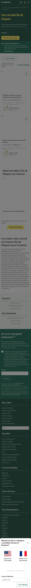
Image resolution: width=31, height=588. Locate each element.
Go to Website (23, 585)
